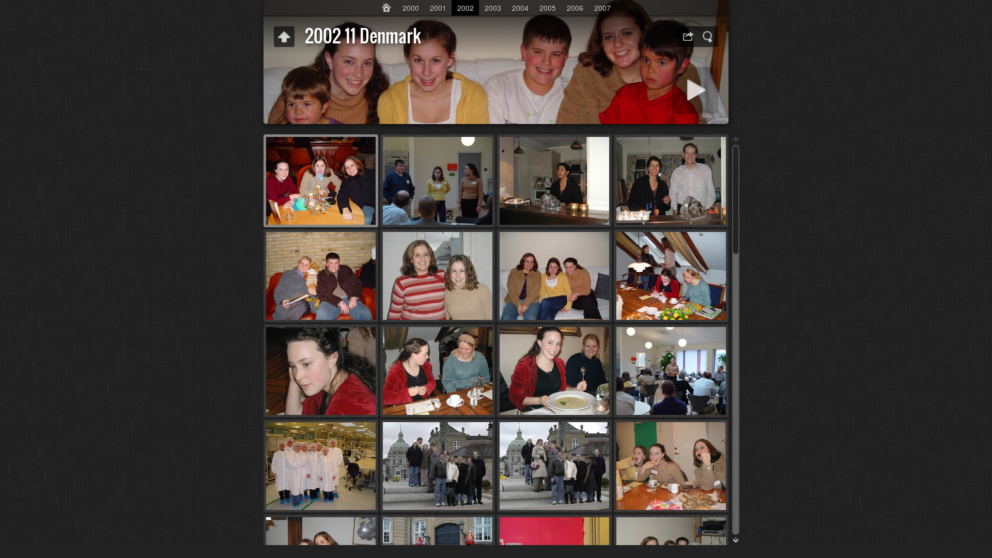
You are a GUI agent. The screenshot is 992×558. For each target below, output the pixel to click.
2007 (602, 8)
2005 (547, 8)
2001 (438, 8)
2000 (410, 8)
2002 (465, 8)
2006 (575, 8)
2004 (520, 8)
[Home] (386, 8)
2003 (493, 8)
